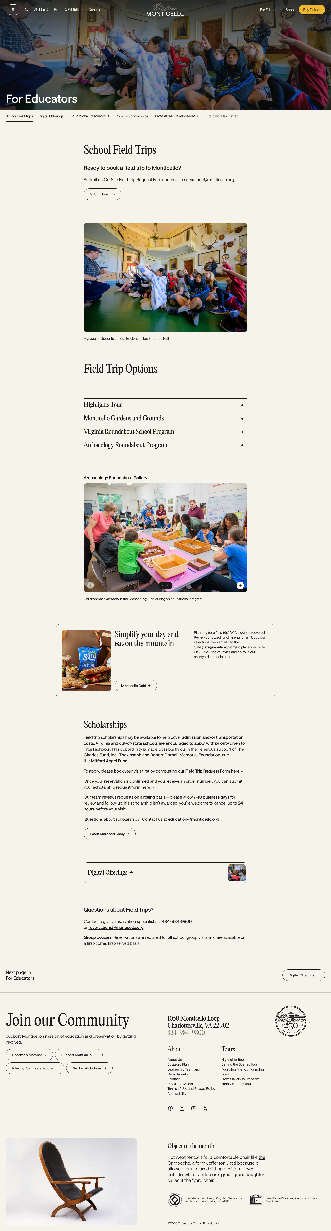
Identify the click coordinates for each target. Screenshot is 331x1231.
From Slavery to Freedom (240, 1079)
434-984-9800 (186, 1033)
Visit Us (39, 9)
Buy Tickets (311, 9)
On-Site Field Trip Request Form (133, 179)
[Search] (27, 9)
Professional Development (175, 116)
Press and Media (180, 1084)
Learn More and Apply (107, 834)
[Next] (240, 585)
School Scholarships (132, 116)
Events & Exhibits (66, 9)
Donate (94, 9)
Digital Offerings (51, 116)
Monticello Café (133, 686)
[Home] (165, 9)
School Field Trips (19, 116)
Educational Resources (88, 116)
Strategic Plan (178, 1064)
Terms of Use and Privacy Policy (191, 1088)
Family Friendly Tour (236, 1084)
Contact (174, 1079)
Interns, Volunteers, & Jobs (32, 1068)
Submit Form (100, 194)
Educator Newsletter (222, 116)
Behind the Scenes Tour (239, 1064)
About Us (175, 1059)
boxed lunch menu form (229, 637)
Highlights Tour (232, 1059)
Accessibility (177, 1093)
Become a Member (27, 1055)
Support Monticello (76, 1055)
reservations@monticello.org (207, 179)
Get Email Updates (87, 1068)
